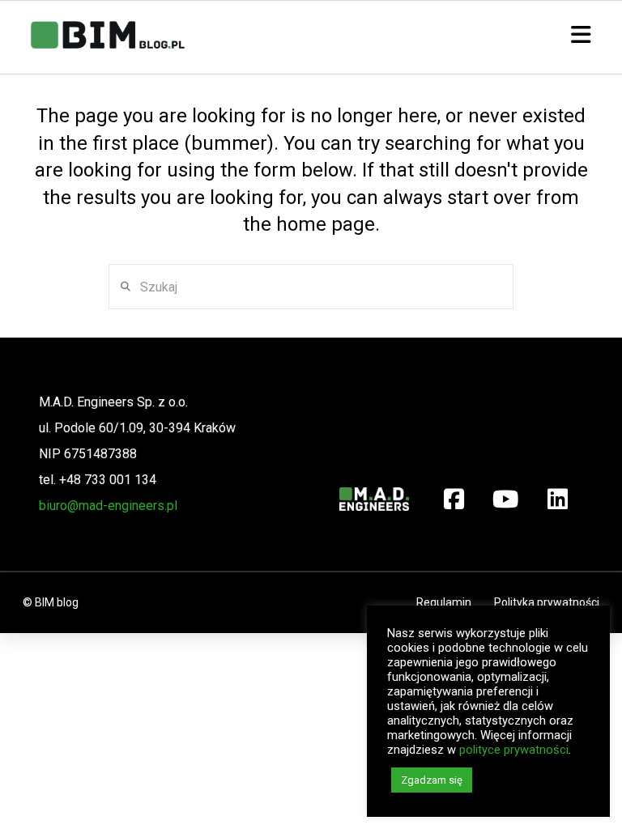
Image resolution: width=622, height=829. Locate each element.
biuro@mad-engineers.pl (108, 505)
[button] (581, 35)
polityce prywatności (514, 749)
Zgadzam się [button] (431, 780)
